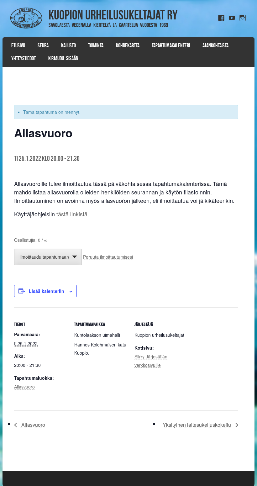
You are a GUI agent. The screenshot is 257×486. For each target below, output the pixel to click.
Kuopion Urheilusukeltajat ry (113, 15)
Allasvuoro (24, 386)
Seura (43, 45)
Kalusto (68, 45)
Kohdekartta (127, 45)
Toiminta (95, 45)
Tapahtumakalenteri (171, 45)
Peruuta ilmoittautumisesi (108, 257)
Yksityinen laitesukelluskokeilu (197, 424)
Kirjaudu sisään (63, 58)
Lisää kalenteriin (46, 291)
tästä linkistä (71, 214)
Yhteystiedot (23, 58)
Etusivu (18, 45)
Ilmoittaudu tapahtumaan (44, 257)
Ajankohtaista (215, 45)
